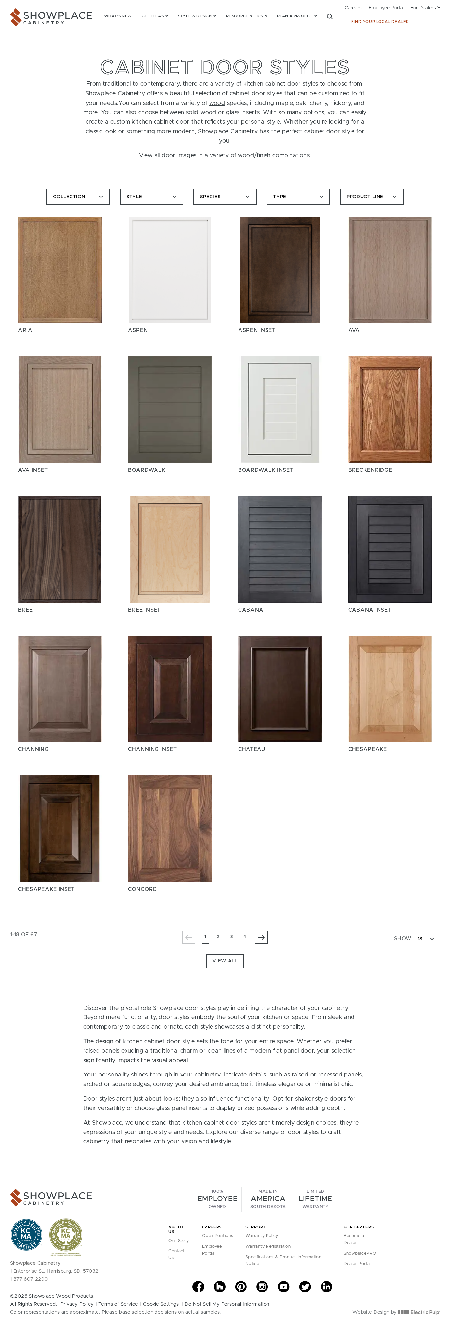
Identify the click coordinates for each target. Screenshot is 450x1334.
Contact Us (176, 1254)
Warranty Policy (261, 1236)
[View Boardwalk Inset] (280, 409)
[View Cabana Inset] (390, 549)
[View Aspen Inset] (280, 270)
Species (210, 197)
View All (225, 961)
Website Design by (375, 1312)
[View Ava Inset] (60, 409)
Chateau (251, 749)
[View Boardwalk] (170, 409)
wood (217, 103)
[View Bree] (60, 549)
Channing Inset (152, 749)
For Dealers (423, 8)
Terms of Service (118, 1304)
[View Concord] (170, 828)
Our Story (178, 1241)
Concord (142, 889)
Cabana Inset (369, 610)
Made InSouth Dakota (268, 1199)
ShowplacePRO (360, 1253)
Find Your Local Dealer (380, 22)
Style (134, 197)
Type (279, 197)
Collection (69, 197)
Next (261, 937)
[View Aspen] (170, 270)
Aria (25, 330)
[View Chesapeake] (390, 689)
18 (420, 939)
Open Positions (217, 1236)
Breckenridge (370, 470)
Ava (354, 330)
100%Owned (217, 1199)
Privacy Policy (77, 1304)
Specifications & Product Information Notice (283, 1260)
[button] (330, 16)
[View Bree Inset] (170, 549)
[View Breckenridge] (390, 409)
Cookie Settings (161, 1304)
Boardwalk (146, 470)
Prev (188, 937)
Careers (353, 8)
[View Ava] (390, 270)
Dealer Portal (357, 1264)
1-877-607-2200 (29, 1279)
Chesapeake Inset (46, 889)
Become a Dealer (354, 1239)
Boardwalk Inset (266, 470)
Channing (33, 749)
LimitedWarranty (315, 1199)
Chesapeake (367, 749)
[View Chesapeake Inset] (60, 828)
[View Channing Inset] (170, 689)
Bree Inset (144, 610)
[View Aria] (60, 270)
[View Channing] (60, 689)
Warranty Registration (268, 1246)
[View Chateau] (280, 689)
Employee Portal (386, 8)
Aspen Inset (257, 330)
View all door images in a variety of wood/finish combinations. (225, 156)
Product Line (365, 197)
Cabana (251, 610)
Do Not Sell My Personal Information (227, 1304)
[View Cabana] (280, 549)
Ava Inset (33, 470)
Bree (25, 610)
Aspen (138, 330)
